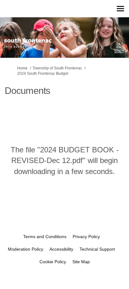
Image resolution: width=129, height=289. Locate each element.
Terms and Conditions (44, 236)
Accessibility (61, 249)
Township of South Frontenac (57, 68)
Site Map (81, 261)
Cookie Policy (52, 261)
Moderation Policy (25, 249)
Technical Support (97, 249)
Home (22, 68)
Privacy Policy (86, 236)
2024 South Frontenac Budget (42, 73)
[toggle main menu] (120, 8)
